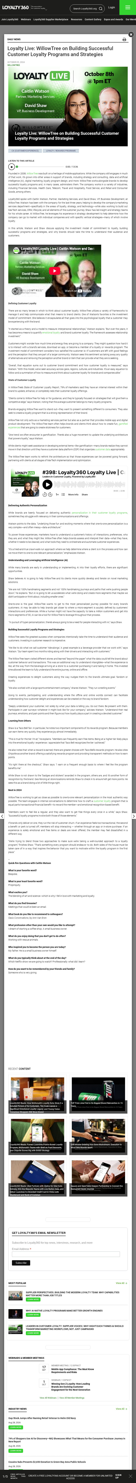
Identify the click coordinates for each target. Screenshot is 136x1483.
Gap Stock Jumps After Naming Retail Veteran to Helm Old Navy (42, 1418)
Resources (76, 19)
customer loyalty (102, 801)
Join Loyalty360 (9, 19)
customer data (102, 449)
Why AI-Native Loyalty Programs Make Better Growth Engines (64, 1310)
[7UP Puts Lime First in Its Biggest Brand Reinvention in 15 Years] (98, 1094)
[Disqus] (68, 1024)
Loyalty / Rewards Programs (61, 151)
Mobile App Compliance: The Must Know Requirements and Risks (72, 1371)
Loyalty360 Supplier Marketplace (51, 19)
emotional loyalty (51, 332)
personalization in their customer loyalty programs (99, 512)
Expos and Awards (113, 19)
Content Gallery (93, 19)
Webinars (26, 19)
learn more (33, 1299)
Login (111, 7)
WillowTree (13, 65)
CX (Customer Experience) (25, 151)
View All (120, 1283)
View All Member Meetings (71, 1398)
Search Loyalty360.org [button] (85, 8)
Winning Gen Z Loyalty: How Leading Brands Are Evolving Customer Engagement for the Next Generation (70, 1386)
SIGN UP (118, 1476)
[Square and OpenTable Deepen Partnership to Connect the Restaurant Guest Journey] (98, 1177)
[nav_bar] (128, 7)
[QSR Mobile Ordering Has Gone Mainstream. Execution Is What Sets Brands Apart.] (98, 1135)
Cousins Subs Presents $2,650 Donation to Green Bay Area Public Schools (47, 1462)
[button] (46, 10)
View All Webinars (48, 1398)
